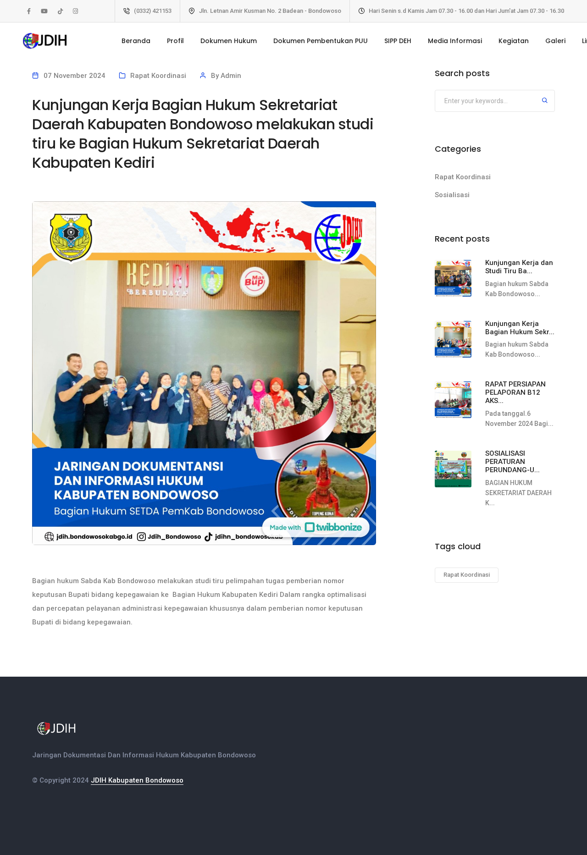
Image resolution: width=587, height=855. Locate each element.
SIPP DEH (397, 40)
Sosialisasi (452, 195)
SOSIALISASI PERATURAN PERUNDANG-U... (512, 461)
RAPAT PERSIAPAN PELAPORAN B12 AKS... (515, 392)
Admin (231, 76)
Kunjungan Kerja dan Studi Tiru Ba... (519, 267)
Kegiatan (513, 40)
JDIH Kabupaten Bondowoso (137, 780)
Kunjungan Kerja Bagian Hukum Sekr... (519, 328)
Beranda (136, 40)
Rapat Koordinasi (158, 76)
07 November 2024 (74, 76)
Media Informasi (455, 40)
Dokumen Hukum (228, 40)
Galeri (555, 40)
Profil (175, 40)
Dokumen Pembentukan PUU (320, 40)
